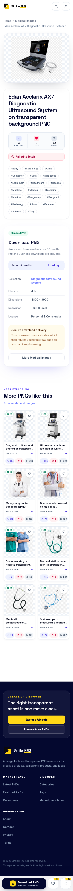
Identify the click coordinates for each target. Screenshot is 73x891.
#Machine (16, 190)
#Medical (33, 190)
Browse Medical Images (19, 403)
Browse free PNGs (36, 729)
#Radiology (17, 204)
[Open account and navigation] (66, 6)
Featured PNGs (13, 792)
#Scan (33, 204)
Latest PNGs (11, 784)
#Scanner (48, 204)
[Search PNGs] (56, 6)
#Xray (31, 211)
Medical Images (25, 20)
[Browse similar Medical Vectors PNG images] (64, 532)
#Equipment (17, 182)
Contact (8, 826)
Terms (7, 842)
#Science (16, 211)
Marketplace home (51, 800)
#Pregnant (53, 197)
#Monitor (16, 197)
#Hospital (56, 182)
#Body (14, 168)
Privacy (8, 834)
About (7, 819)
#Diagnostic (49, 175)
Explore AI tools (36, 719)
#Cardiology (31, 168)
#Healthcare (37, 182)
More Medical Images (36, 357)
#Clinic (48, 168)
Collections (10, 800)
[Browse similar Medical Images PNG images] (29, 416)
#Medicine (51, 190)
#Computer (17, 175)
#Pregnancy (34, 197)
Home (7, 20)
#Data (33, 175)
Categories (46, 784)
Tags (42, 792)
